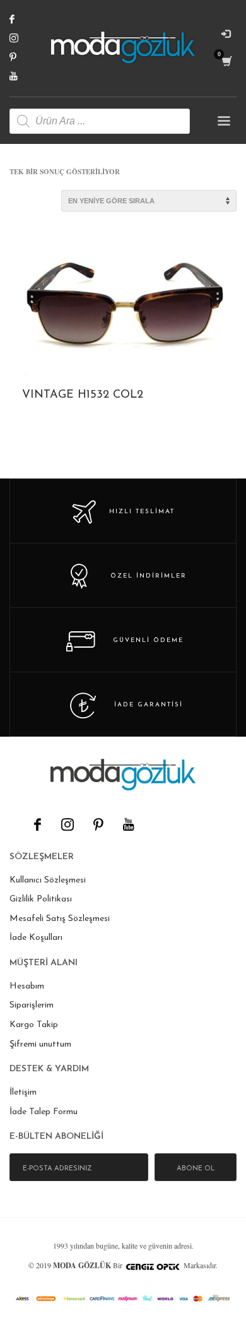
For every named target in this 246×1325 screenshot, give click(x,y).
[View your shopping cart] (226, 61)
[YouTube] (128, 824)
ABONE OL (196, 1168)
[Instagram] (22, 37)
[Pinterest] (22, 56)
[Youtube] (22, 75)
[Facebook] (22, 18)
